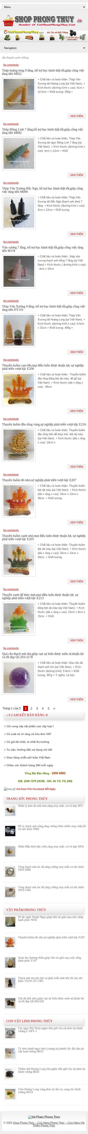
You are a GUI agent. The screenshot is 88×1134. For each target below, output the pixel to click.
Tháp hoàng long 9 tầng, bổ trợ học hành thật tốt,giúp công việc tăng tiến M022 (43, 72)
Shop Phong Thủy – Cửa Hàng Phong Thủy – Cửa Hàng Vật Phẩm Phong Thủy (49, 1124)
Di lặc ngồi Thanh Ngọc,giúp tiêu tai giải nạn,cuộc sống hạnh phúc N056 (50, 918)
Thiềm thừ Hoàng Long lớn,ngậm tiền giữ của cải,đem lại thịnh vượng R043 (51, 1070)
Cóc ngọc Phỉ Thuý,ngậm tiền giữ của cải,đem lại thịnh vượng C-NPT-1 (50, 1030)
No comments (11, 65)
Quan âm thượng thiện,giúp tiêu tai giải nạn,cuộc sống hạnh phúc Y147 (49, 959)
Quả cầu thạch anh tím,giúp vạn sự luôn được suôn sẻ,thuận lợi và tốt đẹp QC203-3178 (42, 655)
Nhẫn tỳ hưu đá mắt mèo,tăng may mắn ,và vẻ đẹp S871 (50, 805)
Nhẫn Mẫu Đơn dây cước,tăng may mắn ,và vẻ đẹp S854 (51, 846)
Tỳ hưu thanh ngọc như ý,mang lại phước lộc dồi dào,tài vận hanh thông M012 (51, 1050)
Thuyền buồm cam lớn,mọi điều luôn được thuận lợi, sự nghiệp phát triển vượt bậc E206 (43, 367)
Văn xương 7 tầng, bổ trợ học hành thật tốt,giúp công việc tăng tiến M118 (42, 249)
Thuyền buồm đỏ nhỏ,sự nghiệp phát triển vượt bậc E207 (39, 480)
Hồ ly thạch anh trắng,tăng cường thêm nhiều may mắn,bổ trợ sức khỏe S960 (52, 828)
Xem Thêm (76, 116)
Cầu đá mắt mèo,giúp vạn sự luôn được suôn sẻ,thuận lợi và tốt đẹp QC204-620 (51, 1000)
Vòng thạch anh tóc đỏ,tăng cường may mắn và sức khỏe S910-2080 (51, 868)
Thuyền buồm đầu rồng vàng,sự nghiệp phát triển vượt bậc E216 (44, 424)
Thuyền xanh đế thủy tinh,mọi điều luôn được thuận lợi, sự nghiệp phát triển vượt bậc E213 (40, 596)
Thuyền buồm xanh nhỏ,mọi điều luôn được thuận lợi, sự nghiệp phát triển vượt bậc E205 (44, 537)
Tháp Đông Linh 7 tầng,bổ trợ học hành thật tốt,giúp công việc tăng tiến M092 (42, 131)
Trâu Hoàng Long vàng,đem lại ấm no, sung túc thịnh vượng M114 (49, 1091)
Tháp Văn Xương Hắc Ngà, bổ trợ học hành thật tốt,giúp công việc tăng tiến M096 (42, 190)
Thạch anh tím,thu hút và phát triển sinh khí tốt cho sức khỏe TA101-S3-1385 (50, 980)
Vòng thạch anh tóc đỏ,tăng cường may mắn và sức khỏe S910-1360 (51, 889)
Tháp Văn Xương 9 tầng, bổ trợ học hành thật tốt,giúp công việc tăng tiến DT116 (43, 308)
